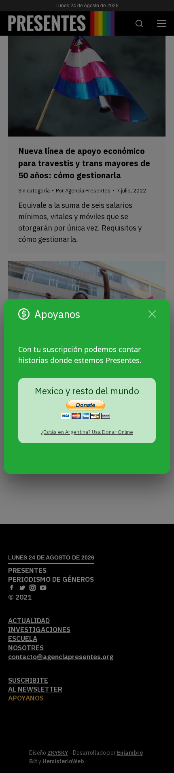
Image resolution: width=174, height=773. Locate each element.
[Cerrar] (152, 314)
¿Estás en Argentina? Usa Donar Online (87, 432)
